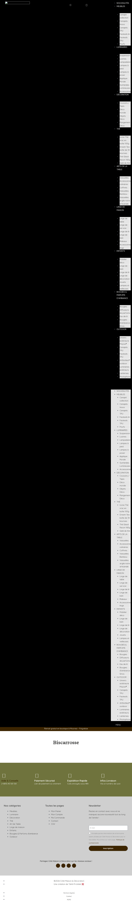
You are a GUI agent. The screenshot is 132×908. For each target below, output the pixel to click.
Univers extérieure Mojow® (124, 340)
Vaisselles (124, 178)
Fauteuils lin (125, 34)
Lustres (123, 59)
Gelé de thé (125, 163)
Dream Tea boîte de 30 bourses (125, 150)
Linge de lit (124, 231)
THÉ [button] (118, 129)
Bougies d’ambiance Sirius (125, 322)
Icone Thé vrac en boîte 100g (124, 140)
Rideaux (123, 241)
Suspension (125, 55)
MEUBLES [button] (121, 6)
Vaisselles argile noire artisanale (125, 200)
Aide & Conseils (9, 780)
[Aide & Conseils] (3, 775)
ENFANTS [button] (121, 251)
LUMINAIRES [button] (122, 47)
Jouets (123, 282)
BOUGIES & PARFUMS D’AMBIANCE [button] (122, 295)
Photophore (125, 376)
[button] (70, 5)
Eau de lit (124, 316)
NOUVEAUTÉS (123, 3)
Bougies (123, 306)
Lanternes (124, 373)
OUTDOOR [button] (121, 329)
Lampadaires (125, 62)
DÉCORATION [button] (123, 94)
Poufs (122, 44)
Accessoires (125, 91)
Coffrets (123, 187)
